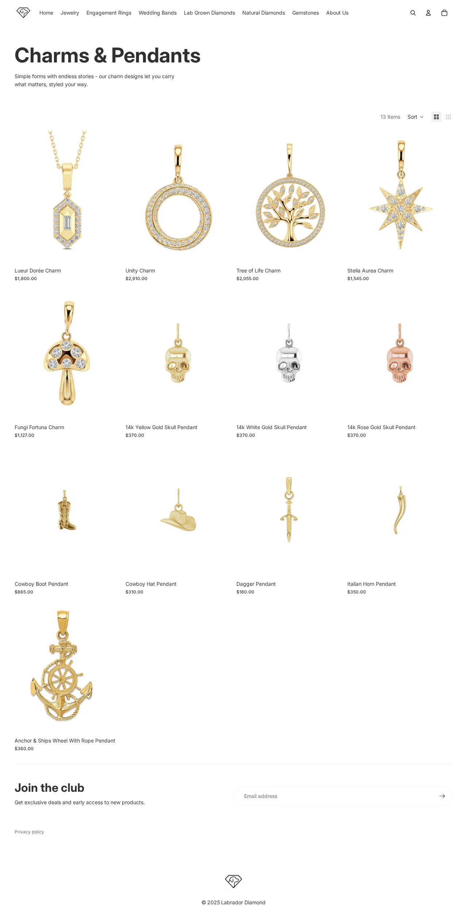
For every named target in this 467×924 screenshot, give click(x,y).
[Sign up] (442, 796)
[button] (416, 117)
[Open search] (413, 13)
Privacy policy (29, 832)
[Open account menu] (428, 13)
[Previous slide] (136, 353)
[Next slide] (220, 353)
